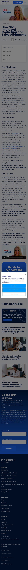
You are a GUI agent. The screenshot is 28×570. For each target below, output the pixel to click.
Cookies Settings (14, 294)
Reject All (14, 285)
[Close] (25, 274)
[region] (14, 285)
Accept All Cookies (14, 289)
